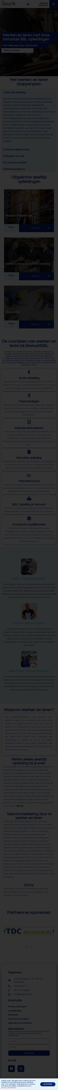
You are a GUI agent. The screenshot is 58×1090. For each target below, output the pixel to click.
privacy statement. (8, 1088)
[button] (48, 1084)
